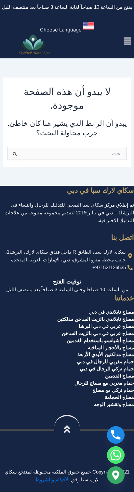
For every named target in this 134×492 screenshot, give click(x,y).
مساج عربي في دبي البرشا (106, 326)
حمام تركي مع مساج (113, 390)
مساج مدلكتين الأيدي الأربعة (105, 354)
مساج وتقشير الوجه (114, 404)
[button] (67, 27)
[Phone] (116, 435)
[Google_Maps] (116, 475)
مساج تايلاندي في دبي (111, 312)
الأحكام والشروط (52, 479)
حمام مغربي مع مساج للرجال (104, 383)
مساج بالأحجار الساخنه (111, 347)
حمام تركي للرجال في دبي (107, 368)
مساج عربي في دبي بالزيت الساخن (98, 333)
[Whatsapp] (116, 455)
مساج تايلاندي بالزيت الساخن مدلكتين (95, 319)
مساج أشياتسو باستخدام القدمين (100, 340)
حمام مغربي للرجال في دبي (105, 361)
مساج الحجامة (119, 397)
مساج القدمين (119, 375)
